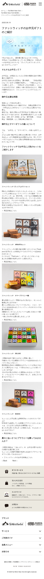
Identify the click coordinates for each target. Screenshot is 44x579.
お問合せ (37, 561)
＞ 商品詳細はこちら (9, 210)
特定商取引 (16, 561)
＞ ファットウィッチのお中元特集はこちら (17, 457)
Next (14, 460)
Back (5, 460)
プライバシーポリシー (27, 561)
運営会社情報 (7, 561)
